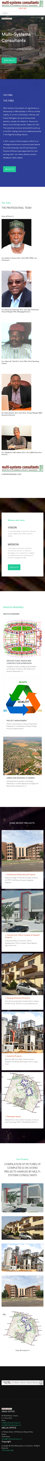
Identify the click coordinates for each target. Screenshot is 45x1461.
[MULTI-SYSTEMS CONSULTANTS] (7, 18)
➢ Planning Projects (13, 1117)
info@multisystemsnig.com (11, 1423)
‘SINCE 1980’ (8, 60)
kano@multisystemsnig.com (11, 1425)
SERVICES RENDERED (11, 614)
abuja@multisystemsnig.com (12, 1439)
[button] (42, 18)
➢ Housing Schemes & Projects (17, 998)
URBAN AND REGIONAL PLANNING (21, 778)
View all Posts (7, 216)
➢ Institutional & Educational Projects (20, 875)
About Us (8, 169)
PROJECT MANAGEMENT (17, 721)
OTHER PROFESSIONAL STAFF (11, 474)
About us (13, 567)
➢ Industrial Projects (13, 1056)
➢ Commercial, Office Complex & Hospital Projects (22, 1203)
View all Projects (21, 1350)
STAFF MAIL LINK (7, 1450)
